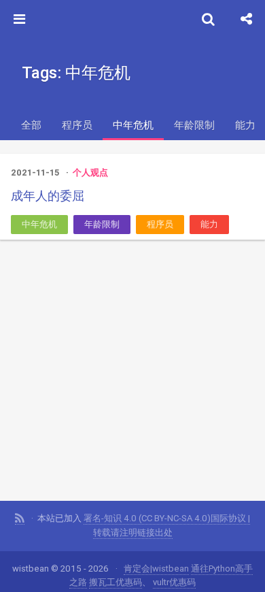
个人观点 (90, 172)
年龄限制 (194, 124)
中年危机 (133, 124)
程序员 (77, 124)
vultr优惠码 (174, 582)
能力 (209, 224)
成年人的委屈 (47, 195)
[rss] (19, 518)
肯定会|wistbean (156, 568)
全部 (31, 124)
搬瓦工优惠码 (115, 582)
